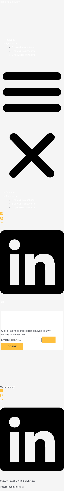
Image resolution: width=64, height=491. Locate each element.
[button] (32, 123)
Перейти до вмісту (10, 2)
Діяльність (11, 43)
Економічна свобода (23, 47)
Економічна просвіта (23, 51)
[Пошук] (49, 340)
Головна (10, 40)
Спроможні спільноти (24, 55)
